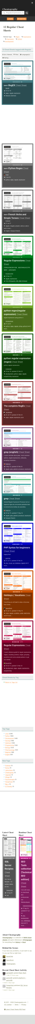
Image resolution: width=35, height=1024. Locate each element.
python (8, 179)
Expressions (27, 37)
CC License (8, 1004)
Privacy (23, 1004)
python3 (25, 326)
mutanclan (8, 369)
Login (10, 19)
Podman (8, 765)
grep (11, 469)
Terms (16, 1004)
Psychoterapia (9, 779)
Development (9, 41)
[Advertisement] (13, 3)
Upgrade (8, 775)
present (17, 226)
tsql (7, 895)
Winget (7, 777)
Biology (7, 747)
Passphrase (9, 782)
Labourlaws (9, 770)
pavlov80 (9, 978)
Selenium (8, 743)
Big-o (7, 784)
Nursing (7, 740)
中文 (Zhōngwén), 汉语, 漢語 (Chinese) (16, 281)
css (22, 920)
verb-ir (27, 226)
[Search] (26, 13)
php (7, 563)
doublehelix (9, 412)
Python (20, 39)
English (8, 230)
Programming (9, 745)
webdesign (27, 920)
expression (17, 93)
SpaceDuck (9, 608)
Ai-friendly (8, 786)
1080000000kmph (28, 906)
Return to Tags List (11, 682)
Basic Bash (22, 973)
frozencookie (9, 273)
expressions (13, 278)
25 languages (27, 940)
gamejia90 (9, 973)
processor (21, 469)
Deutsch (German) (11, 95)
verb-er (22, 226)
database (17, 563)
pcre (22, 417)
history (18, 942)
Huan (7, 174)
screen (21, 613)
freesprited (9, 890)
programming (8, 376)
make (7, 613)
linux (24, 942)
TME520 (8, 464)
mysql (10, 563)
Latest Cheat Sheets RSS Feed (15, 1009)
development (9, 374)
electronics (27, 613)
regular (11, 93)
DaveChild (8, 663)
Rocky (7, 768)
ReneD (7, 88)
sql (13, 563)
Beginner (8, 752)
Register (22, 19)
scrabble (16, 613)
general (15, 469)
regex (7, 93)
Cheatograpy (9, 772)
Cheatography (7, 937)
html (22, 923)
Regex (18, 37)
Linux (7, 733)
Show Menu (32, 2)
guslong (8, 558)
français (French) (15, 230)
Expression (10, 39)
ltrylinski (8, 221)
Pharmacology (10, 750)
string (20, 326)
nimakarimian (9, 321)
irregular (12, 226)
